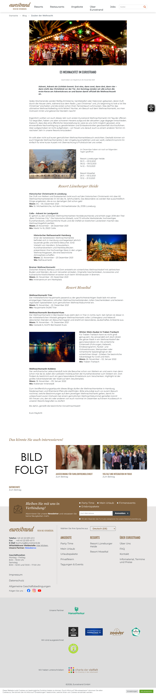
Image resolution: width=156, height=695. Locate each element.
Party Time (66, 543)
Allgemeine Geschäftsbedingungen (30, 586)
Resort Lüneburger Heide (101, 545)
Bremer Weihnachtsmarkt (42, 267)
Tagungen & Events (71, 564)
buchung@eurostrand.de (28, 543)
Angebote (77, 6)
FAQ (122, 548)
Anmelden (120, 513)
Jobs (113, 6)
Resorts (38, 6)
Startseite (13, 15)
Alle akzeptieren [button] (146, 691)
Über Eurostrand (96, 8)
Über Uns (125, 543)
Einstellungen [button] (132, 691)
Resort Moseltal (99, 551)
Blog (24, 15)
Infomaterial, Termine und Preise (132, 561)
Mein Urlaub (67, 548)
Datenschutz (16, 580)
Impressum (15, 574)
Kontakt (124, 554)
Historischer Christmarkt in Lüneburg (48, 194)
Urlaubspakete (69, 554)
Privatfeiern (67, 559)
